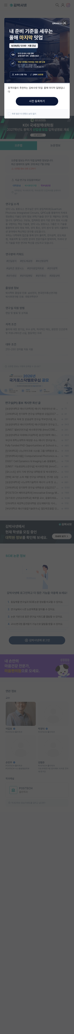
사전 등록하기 (37, 101)
